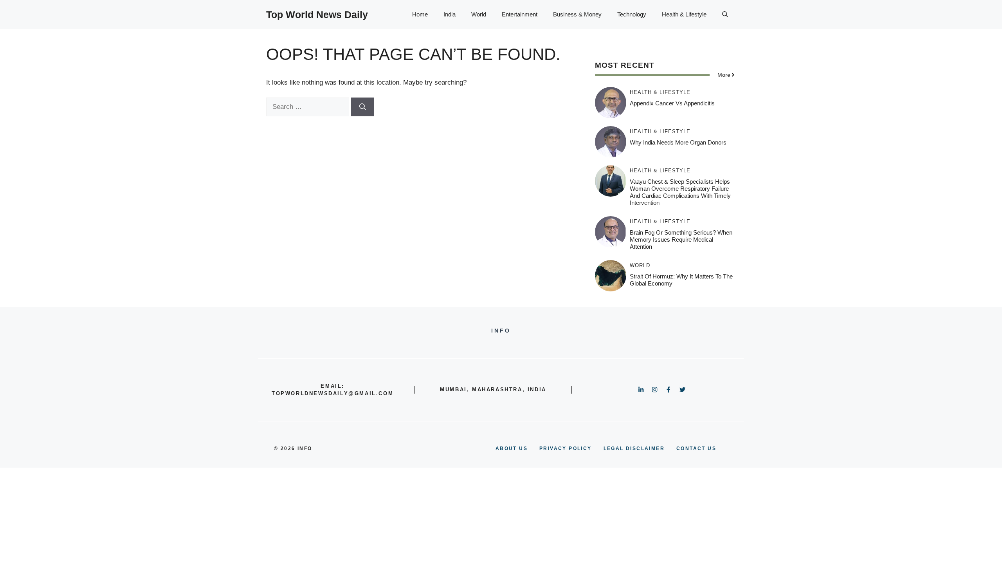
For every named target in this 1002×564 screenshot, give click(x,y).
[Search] (362, 107)
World (478, 14)
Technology (631, 14)
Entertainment (519, 14)
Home (420, 14)
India (449, 14)
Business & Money (577, 14)
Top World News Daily (317, 14)
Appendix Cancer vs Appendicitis (672, 103)
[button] (725, 14)
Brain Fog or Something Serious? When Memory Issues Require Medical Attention (681, 239)
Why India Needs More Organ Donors (678, 142)
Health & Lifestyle (684, 14)
